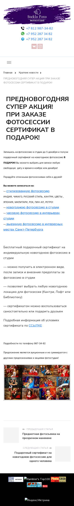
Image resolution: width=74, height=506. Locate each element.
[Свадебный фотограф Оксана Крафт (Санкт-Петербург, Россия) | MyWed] (37, 494)
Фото (45, 486)
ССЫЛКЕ (35, 325)
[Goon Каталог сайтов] (15, 479)
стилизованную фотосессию (28, 191)
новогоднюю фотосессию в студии (32, 207)
